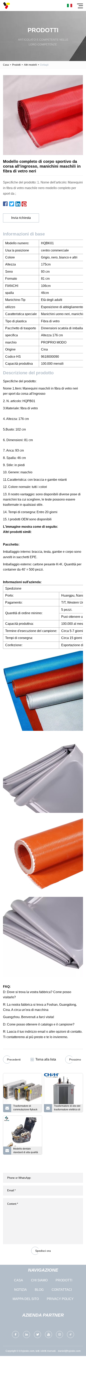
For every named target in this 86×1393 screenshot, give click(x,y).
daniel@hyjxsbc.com (69, 1351)
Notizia (20, 1289)
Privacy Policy (60, 1299)
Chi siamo (39, 1280)
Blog (39, 1289)
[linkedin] (26, 1334)
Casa (6, 64)
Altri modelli (30, 64)
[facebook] (15, 1334)
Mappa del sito (26, 1299)
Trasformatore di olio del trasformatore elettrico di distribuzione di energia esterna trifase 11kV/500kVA (67, 1108)
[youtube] (48, 1334)
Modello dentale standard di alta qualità (25, 1150)
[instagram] (59, 1334)
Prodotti (16, 64)
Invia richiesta (21, 217)
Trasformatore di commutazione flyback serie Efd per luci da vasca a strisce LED (25, 1108)
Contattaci (62, 1289)
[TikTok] (70, 1334)
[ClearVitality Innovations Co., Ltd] (6, 5)
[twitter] (37, 1334)
